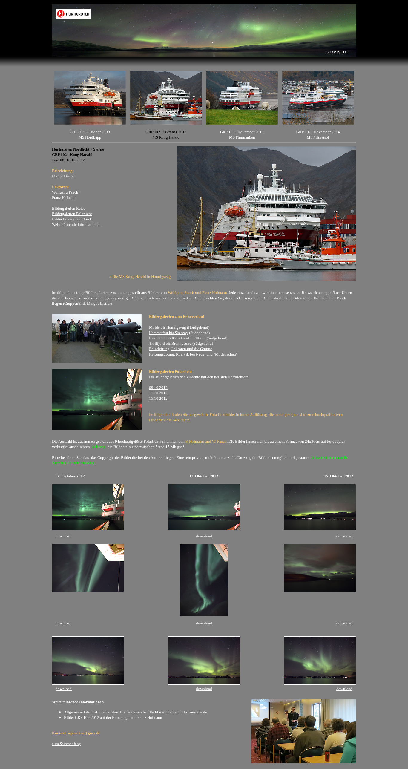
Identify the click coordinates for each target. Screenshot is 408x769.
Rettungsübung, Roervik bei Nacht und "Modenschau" (193, 354)
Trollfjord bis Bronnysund (170, 343)
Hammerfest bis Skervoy (168, 332)
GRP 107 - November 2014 (318, 132)
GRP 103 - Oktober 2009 (90, 132)
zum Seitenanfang (66, 744)
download (64, 536)
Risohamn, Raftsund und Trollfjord (177, 338)
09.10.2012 (158, 387)
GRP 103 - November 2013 (242, 132)
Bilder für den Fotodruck (72, 219)
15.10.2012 (158, 398)
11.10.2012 (158, 393)
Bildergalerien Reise (68, 208)
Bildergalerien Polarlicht (72, 214)
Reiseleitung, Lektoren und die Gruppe (180, 349)
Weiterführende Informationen (76, 224)
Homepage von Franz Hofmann (137, 717)
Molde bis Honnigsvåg (167, 327)
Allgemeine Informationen (85, 712)
